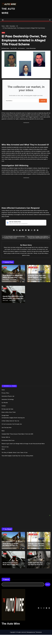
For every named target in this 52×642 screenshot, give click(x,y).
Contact (4, 405)
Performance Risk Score (8, 440)
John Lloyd (5, 300)
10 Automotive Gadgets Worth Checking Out (13, 417)
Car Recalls (5, 402)
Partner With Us (6, 437)
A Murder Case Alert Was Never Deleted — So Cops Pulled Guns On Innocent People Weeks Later (37, 278)
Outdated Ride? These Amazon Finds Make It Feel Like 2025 (17, 434)
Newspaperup (30, 632)
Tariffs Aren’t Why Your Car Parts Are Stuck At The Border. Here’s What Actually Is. (35, 565)
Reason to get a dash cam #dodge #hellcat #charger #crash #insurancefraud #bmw (23, 443)
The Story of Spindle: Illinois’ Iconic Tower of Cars (14, 452)
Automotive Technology (8, 399)
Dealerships (33, 48)
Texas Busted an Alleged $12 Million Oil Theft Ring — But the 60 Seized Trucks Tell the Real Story (13, 278)
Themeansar (38, 632)
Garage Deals (5, 415)
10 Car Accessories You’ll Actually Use (12, 424)
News (3, 32)
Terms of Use (5, 447)
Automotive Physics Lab (8, 396)
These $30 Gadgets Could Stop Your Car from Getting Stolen (17, 455)
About (3, 449)
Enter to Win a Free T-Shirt (9, 412)
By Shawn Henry (5, 48)
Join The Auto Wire (7, 427)
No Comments (21, 48)
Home (3, 389)
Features (31, 267)
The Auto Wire (11, 623)
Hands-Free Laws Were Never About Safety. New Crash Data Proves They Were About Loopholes (13, 299)
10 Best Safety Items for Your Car (10, 421)
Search (6, 579)
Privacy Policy (5, 393)
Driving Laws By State (7, 409)
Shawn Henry (27, 245)
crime (28, 48)
